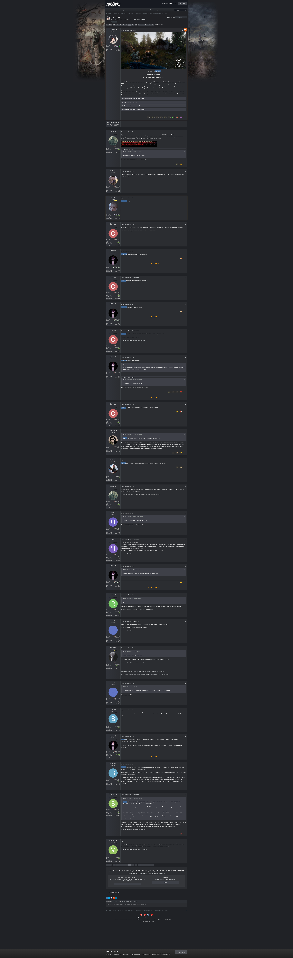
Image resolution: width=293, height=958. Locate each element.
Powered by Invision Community (146, 921)
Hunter (113, 197)
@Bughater (124, 739)
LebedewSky (113, 30)
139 (114, 24)
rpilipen (113, 594)
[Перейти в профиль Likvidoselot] (113, 440)
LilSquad (113, 459)
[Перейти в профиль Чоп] (113, 548)
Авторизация (171, 17)
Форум (117, 10)
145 (133, 24)
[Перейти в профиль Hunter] (113, 206)
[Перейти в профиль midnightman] (113, 849)
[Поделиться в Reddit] (114, 898)
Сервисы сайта (147, 10)
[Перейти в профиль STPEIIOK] (113, 180)
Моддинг (158, 10)
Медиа (123, 10)
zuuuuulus (113, 131)
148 (142, 24)
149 (145, 24)
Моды (111, 10)
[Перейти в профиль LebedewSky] (108, 18)
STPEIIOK (136, 151)
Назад (110, 24)
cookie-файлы (116, 953)
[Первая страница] (107, 25)
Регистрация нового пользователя (127, 884)
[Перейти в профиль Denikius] (113, 656)
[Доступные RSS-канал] (186, 910)
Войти (165, 882)
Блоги (130, 10)
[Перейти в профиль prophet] (113, 260)
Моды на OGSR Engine (140, 19)
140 (117, 24)
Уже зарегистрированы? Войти (168, 3)
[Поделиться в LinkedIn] (116, 898)
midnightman (113, 840)
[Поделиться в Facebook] (111, 898)
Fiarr (113, 621)
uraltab (113, 513)
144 (129, 24)
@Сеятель (124, 254)
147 (139, 24)
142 (123, 24)
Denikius (113, 647)
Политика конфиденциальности (146, 917)
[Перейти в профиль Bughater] (113, 718)
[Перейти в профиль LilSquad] (113, 469)
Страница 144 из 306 (159, 24)
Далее (149, 24)
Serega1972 (113, 794)
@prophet (157, 71)
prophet (113, 251)
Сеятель (113, 224)
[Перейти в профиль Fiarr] (113, 630)
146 (136, 24)
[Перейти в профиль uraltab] (113, 522)
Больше (165, 10)
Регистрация (182, 3)
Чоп (113, 539)
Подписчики (179, 17)
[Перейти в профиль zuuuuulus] (113, 140)
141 (120, 24)
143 (126, 24)
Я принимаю (181, 952)
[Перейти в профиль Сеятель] (113, 233)
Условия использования (122, 956)
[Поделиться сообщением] (182, 30)
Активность (137, 10)
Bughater (113, 709)
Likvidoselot (113, 431)
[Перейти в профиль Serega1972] (113, 803)
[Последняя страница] (152, 25)
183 (185, 17)
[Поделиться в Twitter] (109, 898)
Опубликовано (128, 30)
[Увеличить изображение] (153, 50)
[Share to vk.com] (107, 898)
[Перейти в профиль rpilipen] (113, 603)
